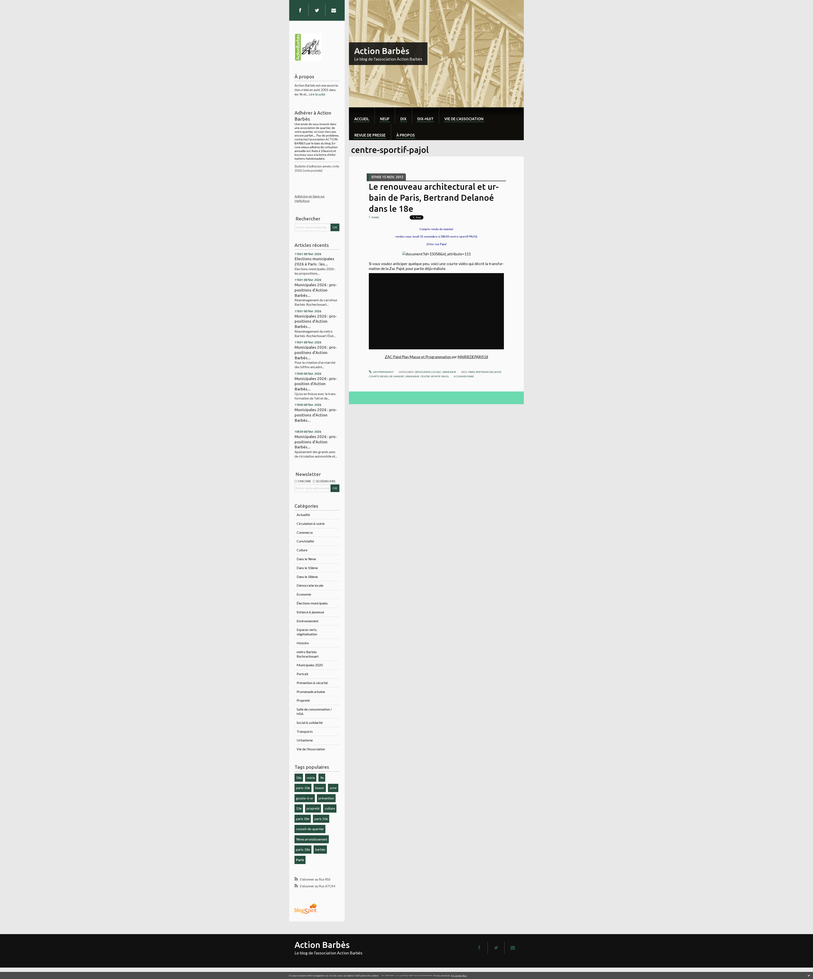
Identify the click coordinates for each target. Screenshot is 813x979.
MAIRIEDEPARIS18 (473, 356)
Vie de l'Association (311, 749)
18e (298, 778)
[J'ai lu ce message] (808, 975)
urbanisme (412, 376)
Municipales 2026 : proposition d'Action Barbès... (316, 383)
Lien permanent (383, 371)
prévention (326, 798)
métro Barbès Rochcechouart (308, 654)
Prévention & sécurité (312, 683)
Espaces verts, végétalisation (307, 632)
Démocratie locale (310, 585)
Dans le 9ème (306, 559)
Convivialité (305, 541)
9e (322, 778)
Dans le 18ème (307, 577)
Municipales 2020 (310, 665)
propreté (313, 808)
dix (403, 119)
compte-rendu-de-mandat (386, 376)
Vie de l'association (464, 119)
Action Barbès (381, 51)
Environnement (307, 621)
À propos (405, 135)
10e (298, 808)
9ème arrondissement (311, 839)
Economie (304, 594)
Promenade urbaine (311, 692)
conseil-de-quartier (310, 829)
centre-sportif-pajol (434, 376)
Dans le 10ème (307, 568)
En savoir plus (459, 975)
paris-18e (303, 849)
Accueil (361, 119)
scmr (333, 788)
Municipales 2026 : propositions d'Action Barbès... (316, 289)
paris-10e (303, 788)
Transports (305, 731)
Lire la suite (317, 94)
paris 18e (302, 819)
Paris (300, 860)
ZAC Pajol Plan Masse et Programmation (418, 356)
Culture (302, 550)
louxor (319, 788)
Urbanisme (305, 740)
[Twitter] (317, 10)
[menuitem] (362, 115)
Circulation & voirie (311, 523)
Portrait (302, 674)
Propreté (303, 700)
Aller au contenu (13, 4)
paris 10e (321, 819)
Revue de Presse (370, 135)
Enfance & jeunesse (310, 612)
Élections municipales (312, 603)
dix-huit (425, 119)
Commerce (305, 532)
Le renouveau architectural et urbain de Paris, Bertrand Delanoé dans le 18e (434, 197)
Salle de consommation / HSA (314, 711)
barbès (320, 849)
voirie (311, 778)
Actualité (303, 515)
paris (472, 371)
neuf (385, 119)
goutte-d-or (304, 798)
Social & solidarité (310, 722)
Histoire (303, 643)
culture (330, 808)
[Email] (334, 10)
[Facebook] (300, 10)
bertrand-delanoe (488, 371)
